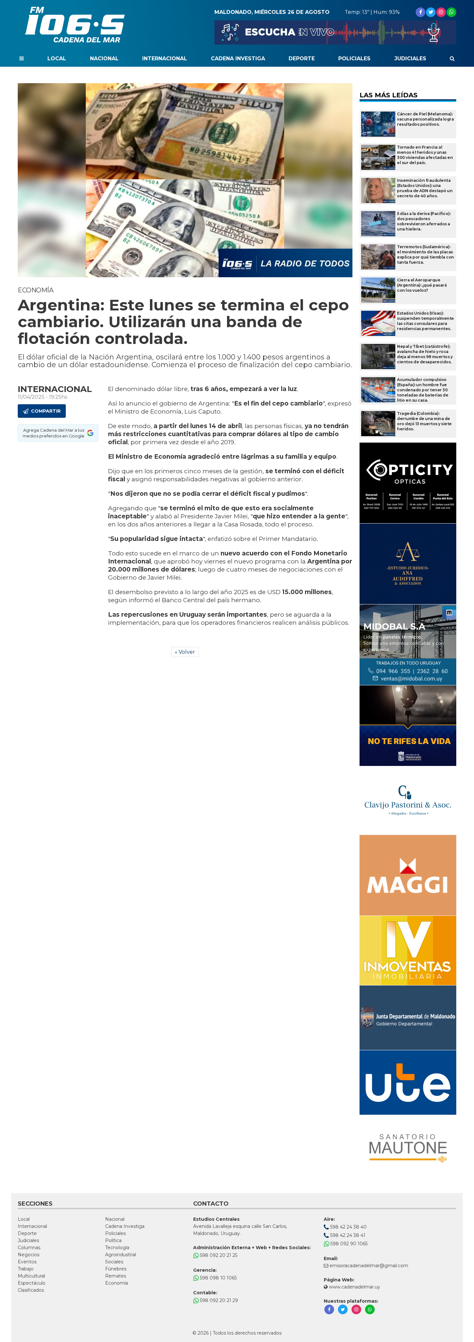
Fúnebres (115, 1269)
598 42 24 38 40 (348, 1227)
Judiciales (410, 58)
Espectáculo (31, 1283)
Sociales (114, 1262)
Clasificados (31, 1290)
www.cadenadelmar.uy (354, 1287)
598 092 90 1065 (348, 1244)
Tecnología (117, 1247)
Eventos (27, 1262)
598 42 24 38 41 (347, 1235)
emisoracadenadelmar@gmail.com (369, 1266)
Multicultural (31, 1276)
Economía (116, 1283)
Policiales (354, 58)
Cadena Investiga (238, 58)
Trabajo (26, 1269)
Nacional (104, 58)
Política (113, 1240)
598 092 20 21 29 (218, 1300)
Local (56, 58)
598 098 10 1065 (218, 1278)
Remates (115, 1276)
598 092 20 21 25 (218, 1255)
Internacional (164, 58)
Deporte (302, 58)
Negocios (28, 1255)
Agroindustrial (120, 1255)
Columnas (29, 1247)
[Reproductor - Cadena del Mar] (335, 32)
